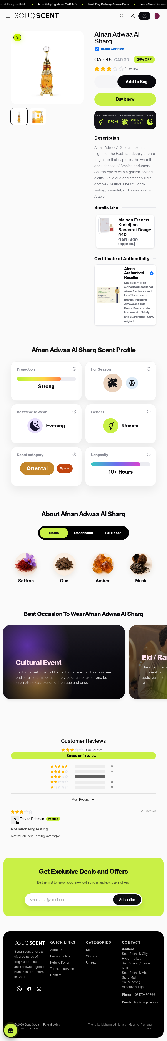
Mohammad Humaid (113, 1024)
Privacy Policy (60, 956)
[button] (8, 16)
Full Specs (113, 533)
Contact (55, 975)
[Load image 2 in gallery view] (38, 116)
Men (89, 950)
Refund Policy (60, 962)
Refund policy (51, 1024)
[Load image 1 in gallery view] (19, 116)
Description (83, 533)
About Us (56, 950)
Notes (54, 533)
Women (91, 956)
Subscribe (127, 900)
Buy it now (125, 99)
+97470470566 (144, 995)
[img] (21, 812)
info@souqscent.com (147, 1002)
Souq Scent (32, 1024)
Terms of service (62, 969)
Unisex (91, 962)
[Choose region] (157, 16)
